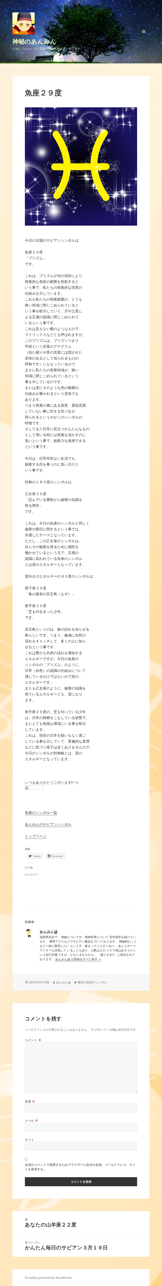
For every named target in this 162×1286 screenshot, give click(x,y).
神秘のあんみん (34, 41)
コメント (33, 1040)
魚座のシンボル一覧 (41, 812)
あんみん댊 (63, 982)
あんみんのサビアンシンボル (48, 824)
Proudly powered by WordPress (48, 1278)
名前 (30, 1101)
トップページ (35, 836)
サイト (29, 1140)
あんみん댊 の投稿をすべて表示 (76, 959)
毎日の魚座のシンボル (92, 982)
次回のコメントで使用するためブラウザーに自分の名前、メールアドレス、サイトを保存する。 (80, 1167)
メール (31, 1120)
